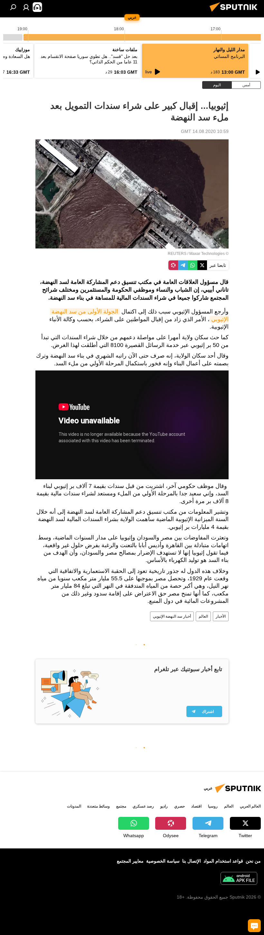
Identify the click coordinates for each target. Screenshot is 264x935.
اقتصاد (196, 806)
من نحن (253, 861)
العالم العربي (250, 806)
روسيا (213, 806)
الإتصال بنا (191, 861)
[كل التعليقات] (254, 925)
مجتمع (121, 806)
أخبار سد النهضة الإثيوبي (172, 616)
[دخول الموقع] (26, 7)
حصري (179, 806)
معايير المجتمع (130, 861)
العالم (203, 616)
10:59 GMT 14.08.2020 (205, 131)
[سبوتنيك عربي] (235, 12)
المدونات (74, 806)
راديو (164, 806)
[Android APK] (239, 879)
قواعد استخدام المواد (223, 861)
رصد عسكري (143, 806)
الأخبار (221, 616)
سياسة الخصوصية (163, 861)
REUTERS (177, 253)
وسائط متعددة (98, 806)
